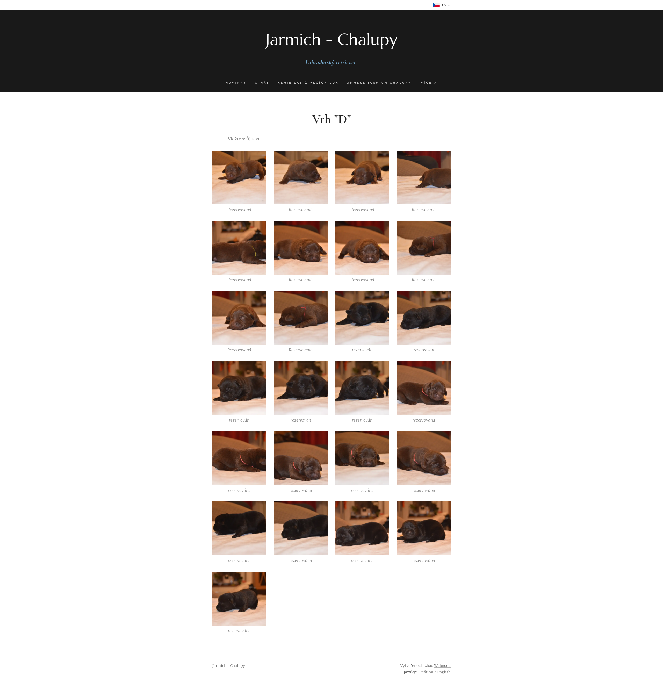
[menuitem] (238, 83)
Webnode (442, 665)
